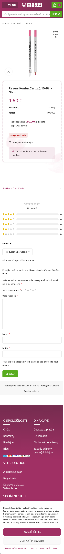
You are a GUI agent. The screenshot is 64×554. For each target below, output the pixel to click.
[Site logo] (32, 5)
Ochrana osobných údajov (46, 548)
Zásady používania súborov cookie (19, 548)
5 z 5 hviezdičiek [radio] (35, 290)
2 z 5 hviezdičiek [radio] (28, 290)
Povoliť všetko (32, 531)
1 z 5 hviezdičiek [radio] (25, 290)
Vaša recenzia (10, 296)
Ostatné (17, 23)
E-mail (6, 348)
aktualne (36, 391)
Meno (6, 334)
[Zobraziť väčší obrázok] (8, 71)
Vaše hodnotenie (11, 290)
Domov (6, 23)
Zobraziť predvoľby (32, 540)
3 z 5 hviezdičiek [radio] (30, 290)
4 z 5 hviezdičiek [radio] (33, 290)
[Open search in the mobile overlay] (32, 14)
